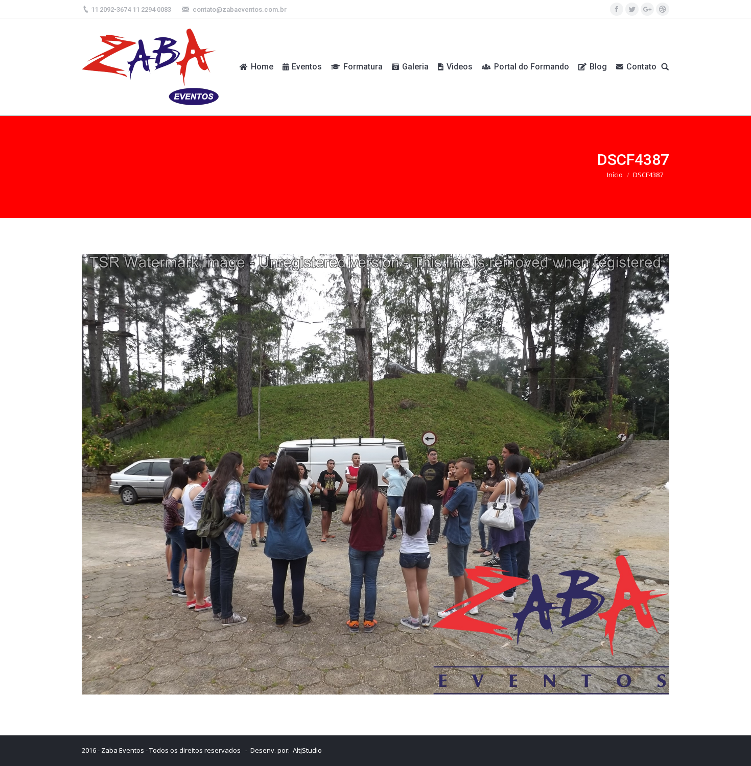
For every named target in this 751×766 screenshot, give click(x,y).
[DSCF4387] (375, 474)
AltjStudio (307, 750)
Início (615, 174)
